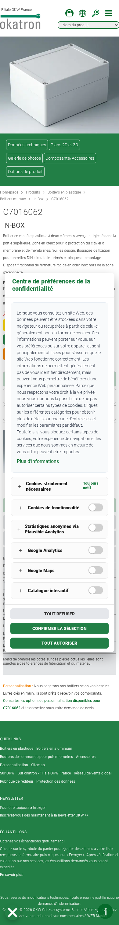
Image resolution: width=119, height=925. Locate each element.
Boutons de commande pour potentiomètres (36, 757)
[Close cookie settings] (12, 912)
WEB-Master (97, 916)
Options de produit (25, 171)
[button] (12, 912)
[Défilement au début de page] (87, 911)
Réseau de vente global (93, 773)
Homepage (9, 192)
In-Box (39, 199)
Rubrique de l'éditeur (16, 781)
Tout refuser (59, 613)
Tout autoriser (59, 643)
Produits (33, 192)
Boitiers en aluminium (54, 748)
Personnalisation (14, 765)
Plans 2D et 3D (64, 144)
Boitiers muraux (13, 199)
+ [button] (19, 486)
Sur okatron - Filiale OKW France (44, 773)
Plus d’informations (38, 461)
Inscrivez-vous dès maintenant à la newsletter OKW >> (44, 815)
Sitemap (38, 765)
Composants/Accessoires (69, 158)
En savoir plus (11, 875)
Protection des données (55, 781)
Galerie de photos (24, 158)
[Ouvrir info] (105, 911)
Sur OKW (7, 773)
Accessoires (86, 757)
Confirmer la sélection (59, 628)
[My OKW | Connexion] (69, 13)
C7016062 (60, 199)
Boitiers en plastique (64, 192)
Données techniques (27, 144)
